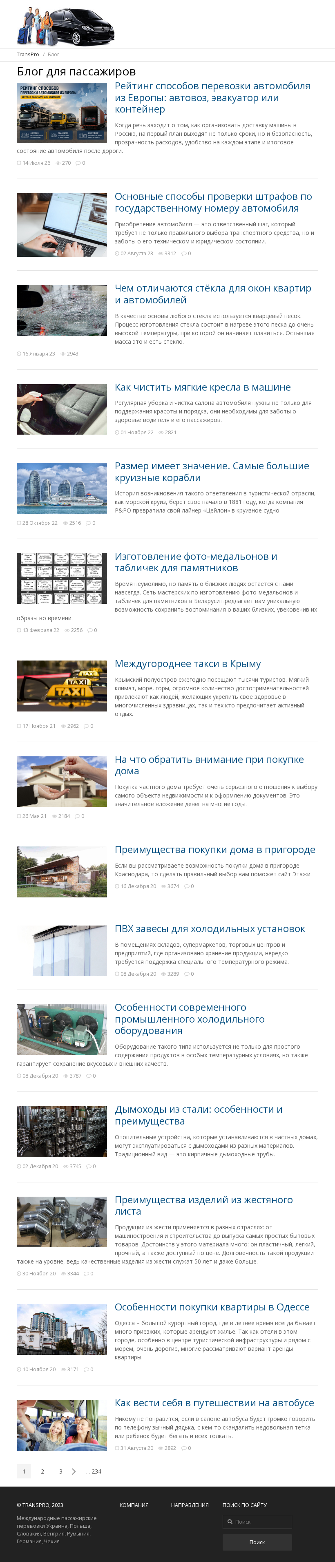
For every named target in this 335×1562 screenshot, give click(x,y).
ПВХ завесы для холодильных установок (210, 928)
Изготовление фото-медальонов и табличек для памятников (196, 562)
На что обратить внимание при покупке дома (209, 765)
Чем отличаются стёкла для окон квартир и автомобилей (213, 293)
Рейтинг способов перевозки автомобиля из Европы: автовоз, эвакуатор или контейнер (212, 97)
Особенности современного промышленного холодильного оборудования (190, 1019)
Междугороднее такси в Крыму (188, 663)
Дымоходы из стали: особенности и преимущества (199, 1114)
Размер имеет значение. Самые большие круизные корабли (212, 471)
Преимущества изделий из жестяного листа (204, 1205)
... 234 (93, 1471)
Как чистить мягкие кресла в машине (203, 386)
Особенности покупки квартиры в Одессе (212, 1306)
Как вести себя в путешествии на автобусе (214, 1402)
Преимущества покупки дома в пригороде (215, 849)
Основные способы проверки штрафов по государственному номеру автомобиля (213, 202)
